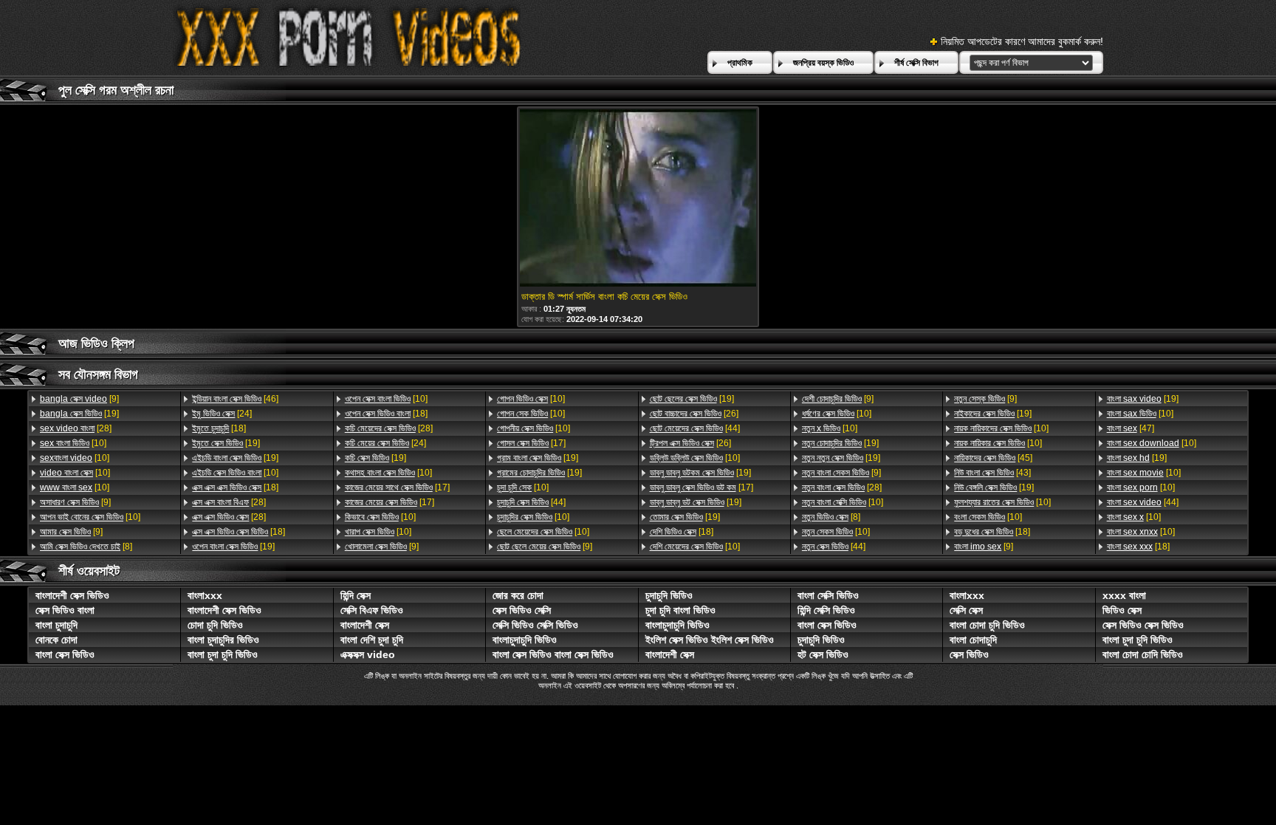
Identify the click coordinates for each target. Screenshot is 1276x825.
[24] (222, 413)
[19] (79, 413)
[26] (694, 413)
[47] (1130, 428)
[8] (86, 546)
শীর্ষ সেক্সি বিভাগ (916, 63)
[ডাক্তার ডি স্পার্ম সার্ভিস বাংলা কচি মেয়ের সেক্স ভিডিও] (638, 199)
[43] (992, 473)
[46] (235, 399)
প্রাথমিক (739, 63)
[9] (79, 399)
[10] (73, 443)
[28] (76, 428)
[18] (219, 428)
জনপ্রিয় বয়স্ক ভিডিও (823, 63)
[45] (993, 458)
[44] (531, 502)
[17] (397, 487)
